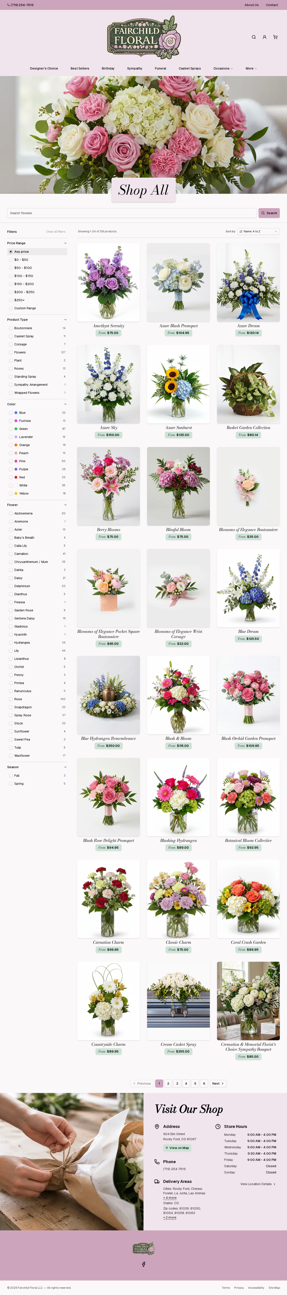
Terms (226, 1288)
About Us (252, 5)
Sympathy (134, 68)
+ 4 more (170, 1198)
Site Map (274, 1288)
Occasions (221, 68)
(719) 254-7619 (22, 5)
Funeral (160, 68)
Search (272, 213)
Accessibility (256, 1288)
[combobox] (258, 231)
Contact (272, 5)
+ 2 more (169, 1217)
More (250, 68)
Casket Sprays (190, 68)
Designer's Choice (44, 68)
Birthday (108, 68)
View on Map (179, 1148)
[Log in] (264, 37)
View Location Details (256, 1184)
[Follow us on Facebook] (143, 1264)
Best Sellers (80, 68)
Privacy (239, 1288)
